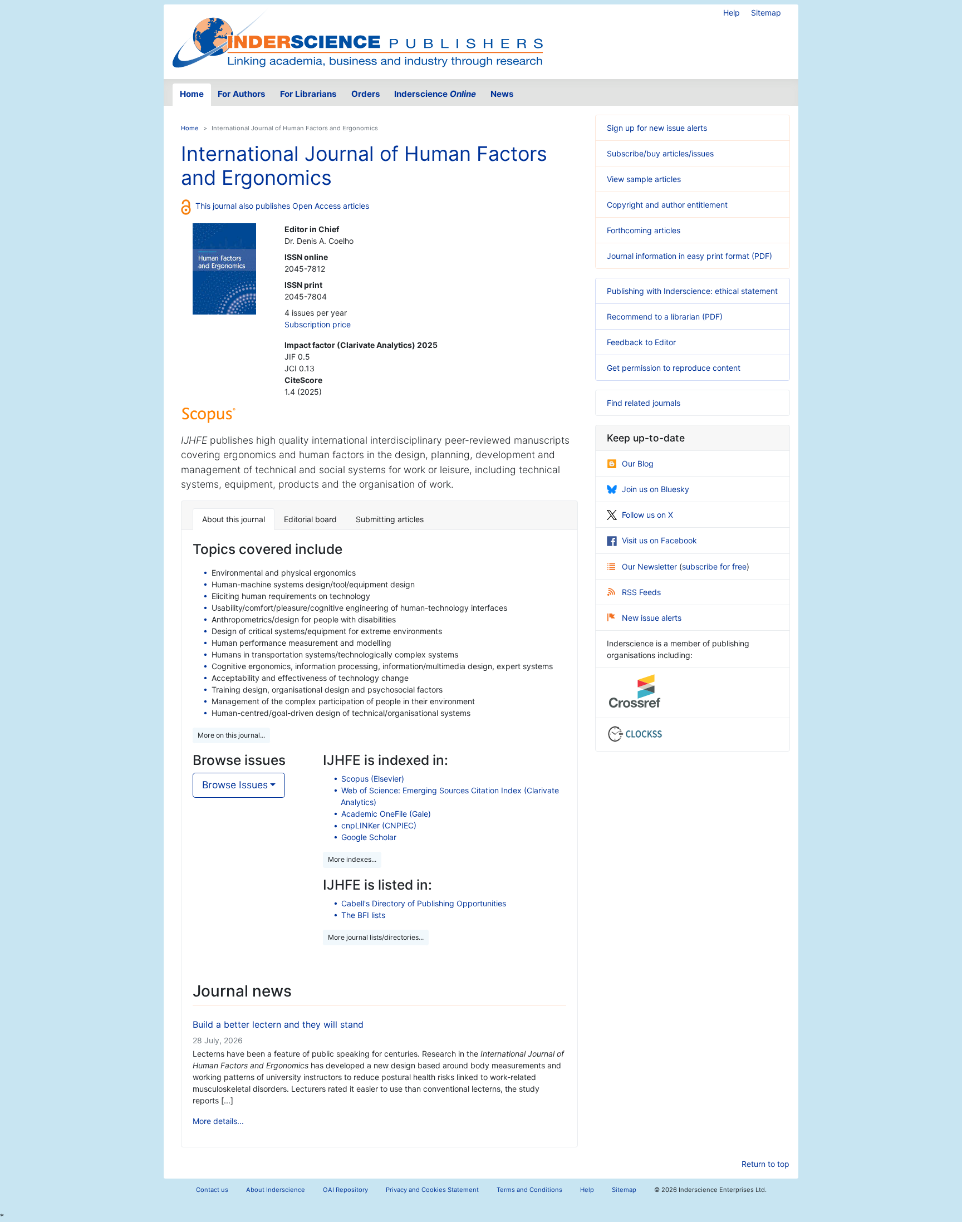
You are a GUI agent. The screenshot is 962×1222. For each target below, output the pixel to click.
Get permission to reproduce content (673, 367)
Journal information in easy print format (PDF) (689, 256)
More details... (218, 1121)
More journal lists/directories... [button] (376, 937)
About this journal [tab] (233, 519)
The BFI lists (363, 915)
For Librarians (308, 94)
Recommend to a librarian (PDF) (665, 316)
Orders (365, 94)
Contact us (212, 1190)
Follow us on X (647, 514)
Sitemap (766, 12)
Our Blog (638, 463)
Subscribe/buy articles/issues (660, 153)
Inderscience (435, 94)
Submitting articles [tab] (390, 519)
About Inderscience (275, 1190)
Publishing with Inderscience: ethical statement (692, 291)
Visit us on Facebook (659, 540)
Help (731, 12)
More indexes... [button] (352, 859)
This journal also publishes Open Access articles (282, 205)
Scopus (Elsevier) (372, 778)
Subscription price (317, 324)
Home (192, 94)
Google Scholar (368, 837)
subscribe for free (714, 566)
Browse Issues (235, 785)
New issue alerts (651, 617)
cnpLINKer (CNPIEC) (378, 825)
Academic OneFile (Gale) (386, 813)
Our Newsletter (650, 566)
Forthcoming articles (643, 230)
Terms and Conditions (529, 1190)
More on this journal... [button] (231, 735)
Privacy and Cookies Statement (432, 1190)
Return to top (765, 1164)
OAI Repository (345, 1190)
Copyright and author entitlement (667, 204)
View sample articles (644, 179)
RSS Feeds (641, 592)
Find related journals (643, 403)
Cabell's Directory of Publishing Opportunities (423, 903)
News (502, 94)
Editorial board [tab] (310, 519)
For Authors (242, 94)
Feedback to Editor (641, 342)
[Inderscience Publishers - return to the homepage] (357, 37)
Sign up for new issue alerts (657, 127)
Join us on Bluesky (655, 489)
